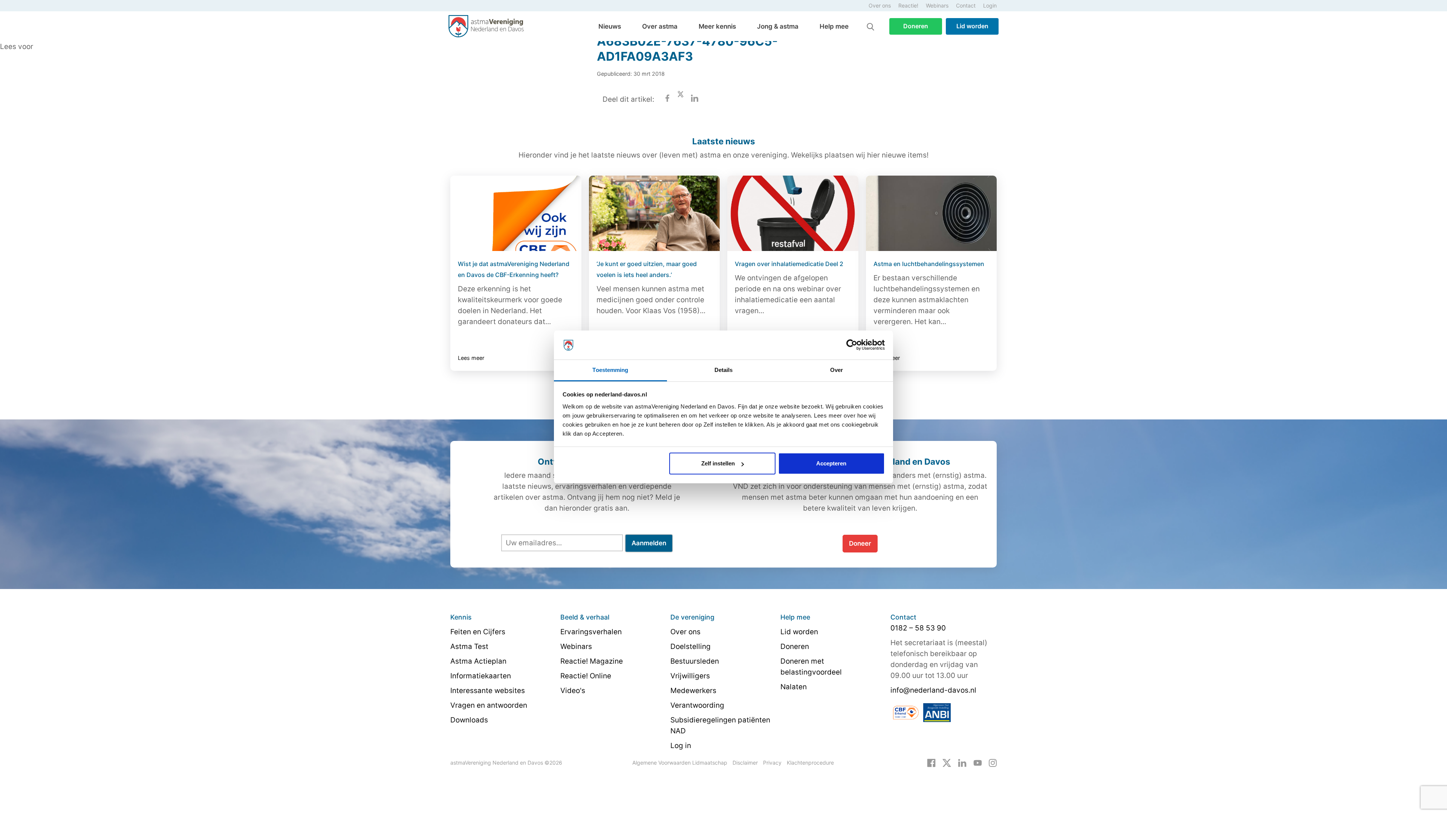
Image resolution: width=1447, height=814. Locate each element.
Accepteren (831, 463)
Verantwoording (697, 705)
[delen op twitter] (680, 99)
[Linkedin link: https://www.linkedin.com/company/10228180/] (962, 762)
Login (990, 5)
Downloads (469, 720)
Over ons (880, 5)
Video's (572, 690)
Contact (966, 5)
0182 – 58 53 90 (918, 628)
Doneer (860, 543)
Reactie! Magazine (591, 661)
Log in (680, 745)
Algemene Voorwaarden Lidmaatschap (679, 762)
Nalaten (793, 686)
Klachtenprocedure (810, 762)
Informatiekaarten (480, 676)
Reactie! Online (585, 676)
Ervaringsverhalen (591, 631)
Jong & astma (777, 26)
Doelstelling (690, 646)
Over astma (660, 26)
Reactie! (908, 5)
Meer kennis (717, 26)
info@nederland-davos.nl (933, 690)
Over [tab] (836, 370)
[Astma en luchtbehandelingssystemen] (931, 213)
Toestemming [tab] (610, 370)
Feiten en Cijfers (477, 631)
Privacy (772, 762)
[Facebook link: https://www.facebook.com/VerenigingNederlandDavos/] (931, 762)
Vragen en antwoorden (488, 705)
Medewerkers (693, 690)
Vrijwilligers (690, 676)
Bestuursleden (694, 661)
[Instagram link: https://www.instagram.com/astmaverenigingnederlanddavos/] (993, 762)
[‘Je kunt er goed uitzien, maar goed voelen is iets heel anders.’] (654, 213)
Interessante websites (487, 690)
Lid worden (972, 26)
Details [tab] (723, 370)
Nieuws (609, 26)
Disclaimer (745, 762)
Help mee (834, 26)
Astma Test (469, 646)
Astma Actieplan (478, 661)
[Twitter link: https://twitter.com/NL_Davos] (946, 762)
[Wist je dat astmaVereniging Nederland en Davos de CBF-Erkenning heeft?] (515, 213)
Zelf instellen (718, 463)
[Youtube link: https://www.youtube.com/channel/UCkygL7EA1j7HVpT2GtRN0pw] (977, 762)
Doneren (915, 26)
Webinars (937, 5)
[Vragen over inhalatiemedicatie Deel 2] (792, 213)
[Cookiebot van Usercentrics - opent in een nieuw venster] (852, 345)
